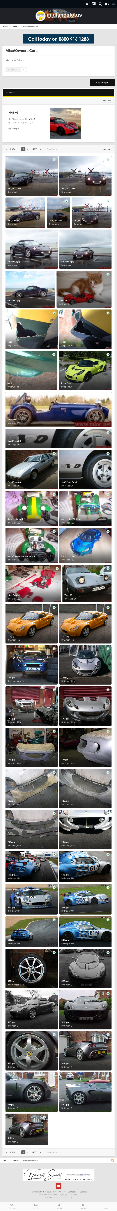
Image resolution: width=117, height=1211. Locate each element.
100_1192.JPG (13, 220)
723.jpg (65, 842)
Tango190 (15, 444)
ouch (9, 342)
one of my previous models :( (21, 556)
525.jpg (11, 1022)
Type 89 (68, 595)
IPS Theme (35, 1192)
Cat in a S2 (63, 300)
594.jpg (11, 907)
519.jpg (10, 1138)
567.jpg (10, 981)
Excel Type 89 (14, 441)
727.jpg (64, 759)
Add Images (102, 82)
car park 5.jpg (13, 261)
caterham (12, 419)
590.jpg (65, 940)
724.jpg (11, 842)
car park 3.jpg (67, 261)
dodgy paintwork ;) (16, 519)
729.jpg (65, 718)
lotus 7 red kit (13, 595)
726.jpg (11, 801)
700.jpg (65, 636)
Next (34, 149)
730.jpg (11, 718)
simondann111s (17, 681)
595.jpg (65, 874)
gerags (13, 192)
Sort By (106, 101)
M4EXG (13, 112)
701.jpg (10, 636)
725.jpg (65, 801)
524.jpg (65, 1022)
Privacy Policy (59, 1192)
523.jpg (11, 1063)
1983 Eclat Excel (69, 482)
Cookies (83, 1192)
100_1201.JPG (80, 220)
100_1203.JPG (14, 188)
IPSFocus (47, 1192)
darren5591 (15, 423)
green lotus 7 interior (71, 519)
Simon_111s (69, 681)
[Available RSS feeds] (112, 1161)
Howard (65, 304)
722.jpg (11, 677)
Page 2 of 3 (52, 149)
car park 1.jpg (13, 300)
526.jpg (65, 981)
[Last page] (41, 149)
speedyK (68, 386)
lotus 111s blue (68, 556)
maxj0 (32, 119)
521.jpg (10, 1104)
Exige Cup (66, 383)
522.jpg (65, 1063)
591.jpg (10, 940)
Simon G (68, 984)
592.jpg (65, 907)
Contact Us (72, 1192)
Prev (12, 149)
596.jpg (11, 874)
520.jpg (65, 1104)
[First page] (6, 149)
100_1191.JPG (55, 220)
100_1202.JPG (68, 188)
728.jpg (11, 759)
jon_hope (14, 345)
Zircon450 (15, 640)
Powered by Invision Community (58, 1197)
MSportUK (15, 878)
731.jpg (64, 677)
